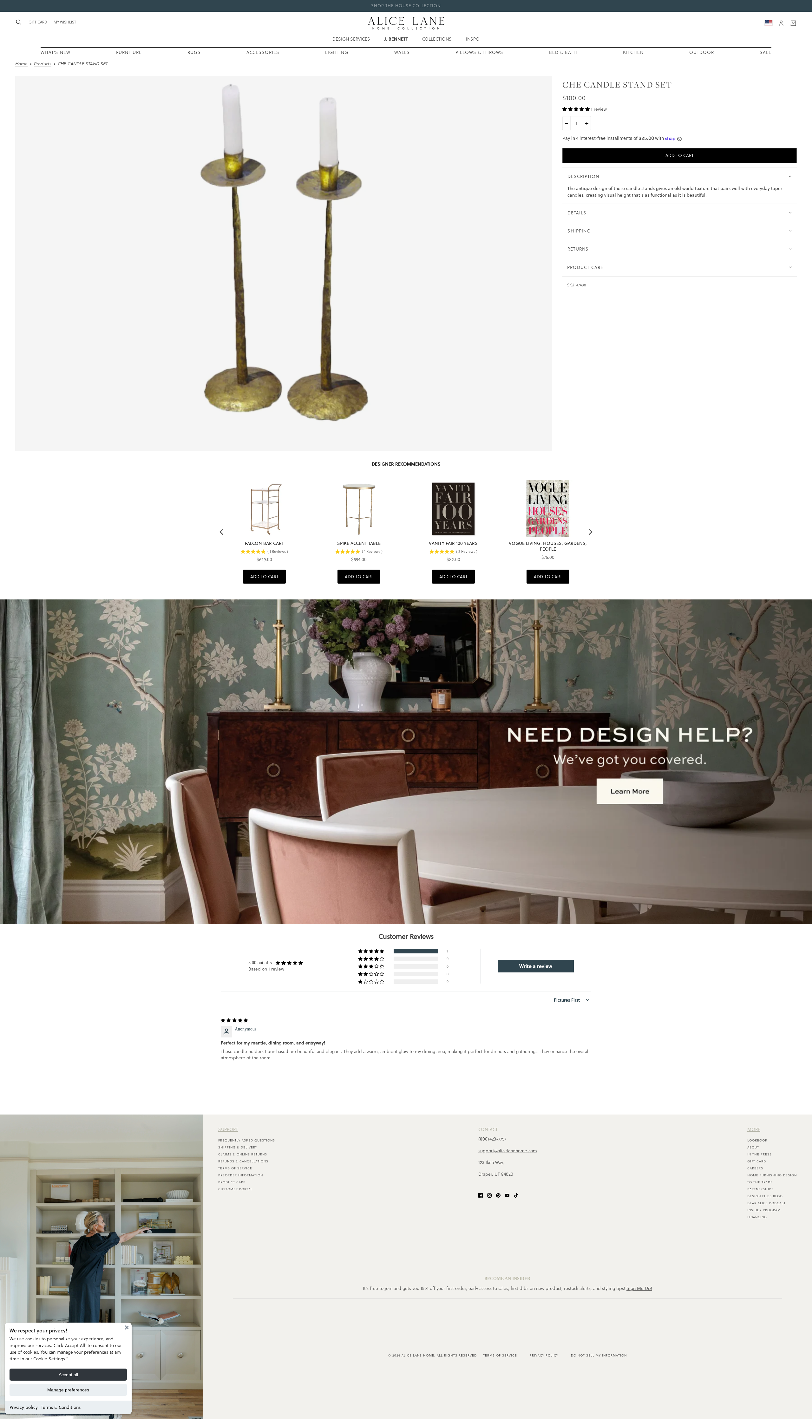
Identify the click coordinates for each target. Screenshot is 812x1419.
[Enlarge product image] (283, 263)
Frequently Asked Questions (246, 1140)
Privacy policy (24, 1407)
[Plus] (587, 123)
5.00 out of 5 (260, 962)
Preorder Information (240, 1175)
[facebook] (480, 1195)
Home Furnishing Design (772, 1175)
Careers (755, 1168)
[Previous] (222, 532)
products (42, 64)
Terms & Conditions (61, 1407)
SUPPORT (228, 1129)
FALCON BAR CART (264, 543)
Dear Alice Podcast (766, 1203)
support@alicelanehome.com (507, 1151)
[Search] (18, 22)
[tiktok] (516, 1195)
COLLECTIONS (437, 39)
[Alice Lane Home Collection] (406, 23)
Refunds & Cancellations (243, 1161)
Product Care (232, 1182)
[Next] (590, 532)
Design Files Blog (765, 1196)
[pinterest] (498, 1195)
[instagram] (489, 1195)
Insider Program (764, 1210)
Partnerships (760, 1189)
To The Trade (760, 1182)
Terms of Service (235, 1168)
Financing (757, 1217)
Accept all (68, 1374)
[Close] (127, 1327)
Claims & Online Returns (242, 1154)
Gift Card (756, 1161)
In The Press (759, 1154)
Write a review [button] (535, 966)
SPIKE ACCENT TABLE (359, 543)
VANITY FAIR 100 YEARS (453, 543)
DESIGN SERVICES (351, 39)
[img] (234, 1020)
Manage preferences (68, 1389)
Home (21, 64)
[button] (576, 109)
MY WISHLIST (65, 22)
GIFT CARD (38, 22)
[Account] (781, 23)
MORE (753, 1129)
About (753, 1147)
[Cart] (793, 23)
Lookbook (757, 1140)
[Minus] (566, 123)
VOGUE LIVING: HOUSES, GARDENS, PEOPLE (548, 546)
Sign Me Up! (639, 1288)
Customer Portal (235, 1189)
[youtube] (507, 1195)
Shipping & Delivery (237, 1147)
